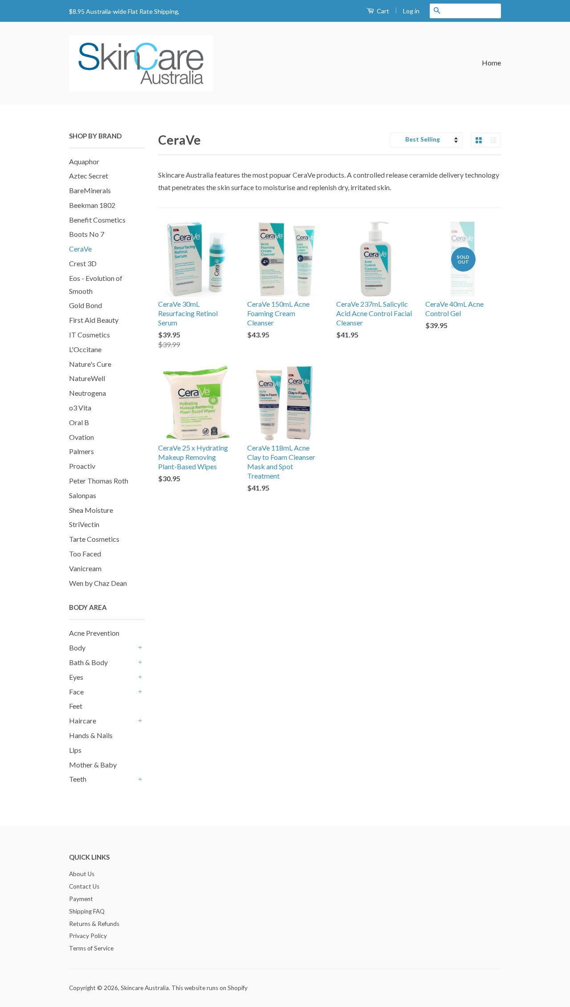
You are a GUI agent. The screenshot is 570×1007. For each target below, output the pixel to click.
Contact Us (84, 886)
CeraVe (80, 248)
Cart (382, 11)
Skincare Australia (145, 987)
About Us (81, 873)
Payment (81, 898)
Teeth (77, 779)
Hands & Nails (91, 735)
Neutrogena (87, 393)
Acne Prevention (94, 633)
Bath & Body (88, 662)
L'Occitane (85, 349)
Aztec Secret (88, 175)
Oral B (79, 422)
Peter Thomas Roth (98, 480)
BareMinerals (90, 190)
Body (77, 647)
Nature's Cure (90, 364)
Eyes (76, 677)
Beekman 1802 (92, 205)
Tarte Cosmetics (94, 539)
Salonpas (82, 495)
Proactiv (82, 466)
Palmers (81, 451)
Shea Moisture (91, 510)
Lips (75, 750)
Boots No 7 (86, 234)
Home (491, 62)
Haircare (82, 720)
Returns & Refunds (94, 923)
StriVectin (84, 524)
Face (76, 691)
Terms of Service (91, 948)
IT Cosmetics (89, 334)
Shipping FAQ (87, 911)
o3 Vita (80, 407)
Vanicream (85, 568)
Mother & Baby (93, 764)
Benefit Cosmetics (97, 219)
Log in (411, 11)
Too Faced (85, 553)
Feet (75, 706)
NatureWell (87, 378)
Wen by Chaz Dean (98, 583)
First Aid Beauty (93, 320)
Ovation (81, 437)
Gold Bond (85, 305)
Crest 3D (83, 263)
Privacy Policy (88, 935)
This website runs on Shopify (209, 987)
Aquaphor (84, 161)
